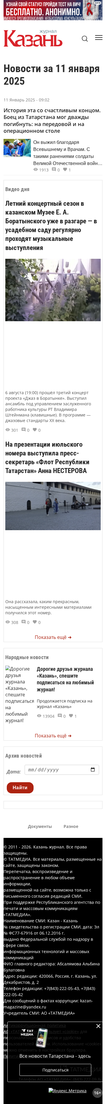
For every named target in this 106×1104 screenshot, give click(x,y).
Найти (20, 787)
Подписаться (55, 1070)
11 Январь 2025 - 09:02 (26, 100)
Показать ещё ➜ (53, 637)
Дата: (14, 771)
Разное (71, 826)
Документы (40, 826)
